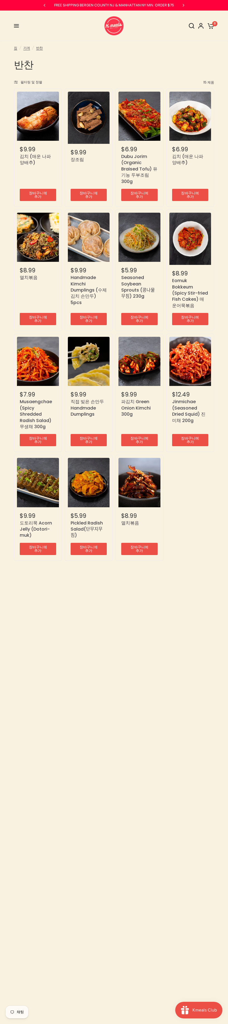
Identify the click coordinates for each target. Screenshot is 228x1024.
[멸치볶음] (38, 237)
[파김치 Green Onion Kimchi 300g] (139, 361)
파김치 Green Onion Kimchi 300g (136, 408)
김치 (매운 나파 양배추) (35, 160)
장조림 (77, 160)
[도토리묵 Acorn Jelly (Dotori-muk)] (38, 482)
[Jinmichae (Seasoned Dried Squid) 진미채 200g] (190, 361)
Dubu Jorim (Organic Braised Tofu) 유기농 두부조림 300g (139, 169)
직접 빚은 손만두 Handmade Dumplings (87, 408)
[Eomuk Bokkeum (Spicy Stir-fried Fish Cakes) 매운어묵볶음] (190, 239)
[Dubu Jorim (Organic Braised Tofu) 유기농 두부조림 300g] (139, 116)
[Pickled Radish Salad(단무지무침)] (89, 482)
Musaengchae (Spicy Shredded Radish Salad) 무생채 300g (36, 414)
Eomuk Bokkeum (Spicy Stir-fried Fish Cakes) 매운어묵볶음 (190, 293)
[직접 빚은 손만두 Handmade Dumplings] (89, 361)
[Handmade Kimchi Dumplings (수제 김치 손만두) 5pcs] (89, 237)
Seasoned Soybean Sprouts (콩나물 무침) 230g (138, 287)
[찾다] (191, 26)
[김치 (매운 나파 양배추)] (38, 116)
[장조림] (89, 118)
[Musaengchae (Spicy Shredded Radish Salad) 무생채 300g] (38, 361)
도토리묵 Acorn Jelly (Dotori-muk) (36, 529)
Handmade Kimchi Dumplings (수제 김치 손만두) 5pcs (89, 290)
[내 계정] (200, 26)
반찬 (39, 48)
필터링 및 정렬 (31, 82)
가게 (26, 48)
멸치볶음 (29, 278)
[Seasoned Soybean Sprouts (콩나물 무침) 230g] (139, 237)
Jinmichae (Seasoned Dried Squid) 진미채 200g (188, 411)
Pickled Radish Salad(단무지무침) (87, 529)
